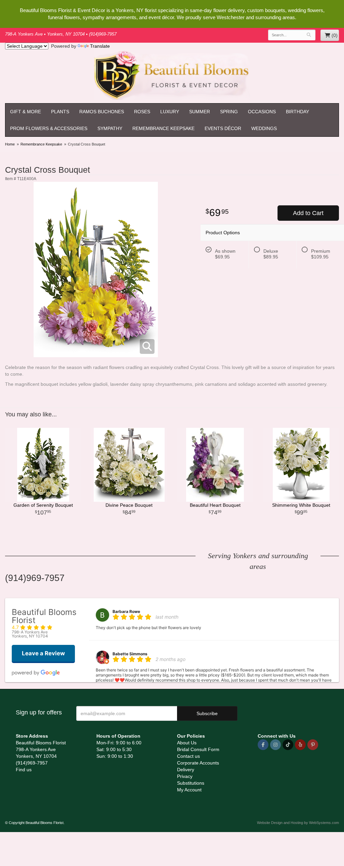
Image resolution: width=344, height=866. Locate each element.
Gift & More (25, 111)
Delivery (185, 769)
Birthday (297, 111)
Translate (100, 46)
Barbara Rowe (126, 611)
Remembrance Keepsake (163, 128)
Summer (199, 111)
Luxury (169, 111)
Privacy (184, 776)
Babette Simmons (130, 653)
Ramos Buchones (101, 111)
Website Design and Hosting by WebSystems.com (298, 823)
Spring (229, 111)
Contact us (188, 756)
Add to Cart (308, 213)
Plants (60, 111)
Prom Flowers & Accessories (48, 128)
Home (10, 144)
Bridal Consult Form (198, 749)
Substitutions (190, 783)
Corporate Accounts (198, 763)
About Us (187, 742)
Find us (24, 769)
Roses (142, 111)
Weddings (264, 128)
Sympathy (109, 128)
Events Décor (223, 128)
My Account (189, 789)
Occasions (262, 111)
